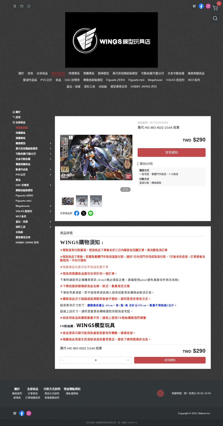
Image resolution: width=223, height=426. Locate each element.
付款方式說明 (52, 389)
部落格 (17, 397)
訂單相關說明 (32, 397)
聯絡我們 (17, 393)
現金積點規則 (72, 389)
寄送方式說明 (52, 393)
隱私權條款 (72, 393)
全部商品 (32, 389)
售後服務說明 (52, 397)
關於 (17, 389)
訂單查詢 (33, 393)
